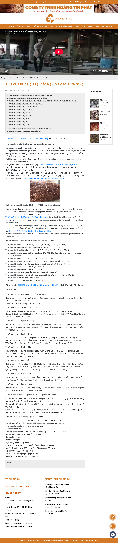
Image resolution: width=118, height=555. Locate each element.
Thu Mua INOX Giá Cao (103, 26)
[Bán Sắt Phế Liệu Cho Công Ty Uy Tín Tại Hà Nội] (94, 111)
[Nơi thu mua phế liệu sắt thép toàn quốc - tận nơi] (94, 134)
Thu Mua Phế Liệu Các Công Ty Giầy (40, 26)
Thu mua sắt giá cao (64, 26)
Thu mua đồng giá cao (83, 26)
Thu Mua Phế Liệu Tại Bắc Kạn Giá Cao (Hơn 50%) (26, 139)
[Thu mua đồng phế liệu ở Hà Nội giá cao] (94, 123)
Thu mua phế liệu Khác (14, 26)
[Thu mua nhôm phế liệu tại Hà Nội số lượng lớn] (94, 100)
